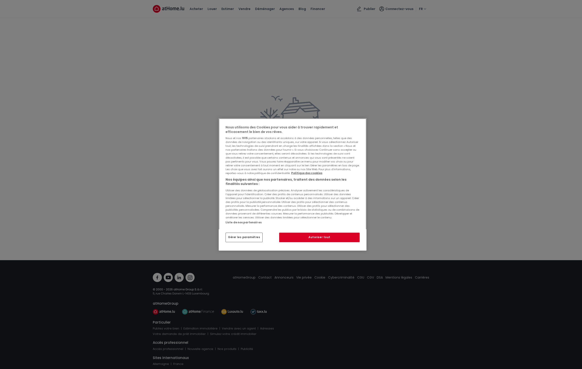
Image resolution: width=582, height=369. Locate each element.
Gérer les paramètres (244, 237)
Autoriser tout (319, 237)
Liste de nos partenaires (244, 222)
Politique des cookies (306, 173)
